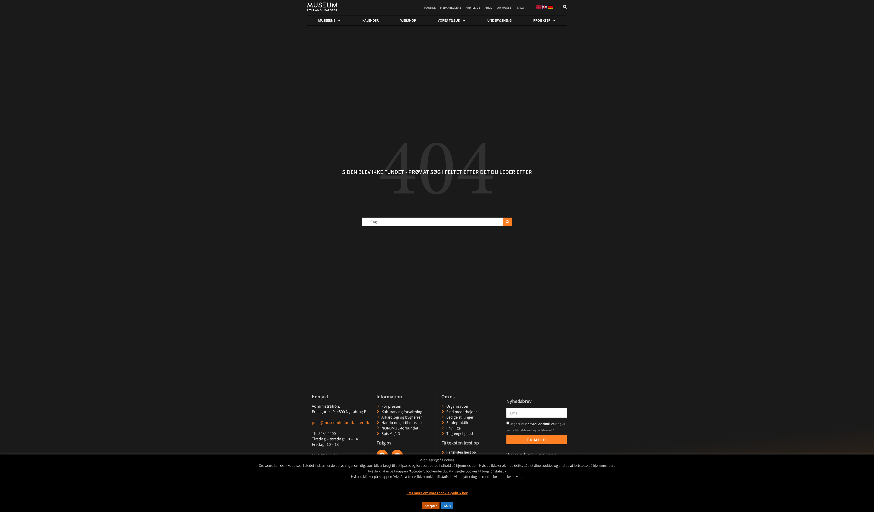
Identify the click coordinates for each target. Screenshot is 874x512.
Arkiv (488, 7)
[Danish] (539, 6)
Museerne (326, 20)
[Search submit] (507, 222)
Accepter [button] (430, 506)
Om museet (505, 7)
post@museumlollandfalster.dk (340, 422)
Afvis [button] (447, 506)
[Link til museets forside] (322, 7)
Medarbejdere (450, 7)
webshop (408, 20)
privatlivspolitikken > (542, 424)
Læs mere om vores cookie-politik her (437, 492)
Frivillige (473, 7)
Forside (430, 7)
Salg (520, 7)
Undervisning (499, 20)
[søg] (565, 7)
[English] (545, 6)
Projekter (541, 20)
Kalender (370, 20)
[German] (551, 6)
